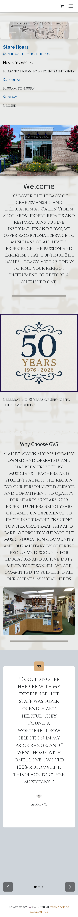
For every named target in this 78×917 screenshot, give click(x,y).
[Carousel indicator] (35, 887)
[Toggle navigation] (70, 6)
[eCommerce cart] (62, 6)
